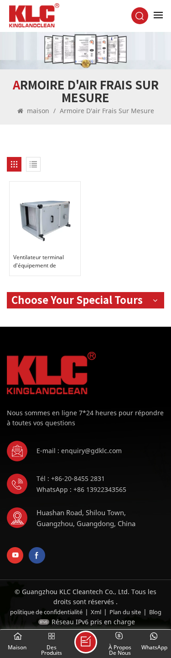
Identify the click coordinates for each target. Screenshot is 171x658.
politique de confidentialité (46, 612)
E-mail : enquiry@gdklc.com (79, 450)
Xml (96, 612)
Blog (155, 612)
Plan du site (125, 612)
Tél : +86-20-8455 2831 (70, 478)
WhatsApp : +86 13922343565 (81, 489)
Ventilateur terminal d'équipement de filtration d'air (38, 261)
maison (38, 110)
